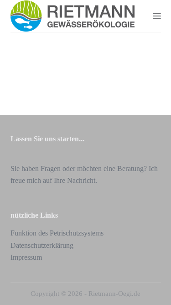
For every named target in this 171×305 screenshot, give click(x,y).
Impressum (26, 257)
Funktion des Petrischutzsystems (57, 233)
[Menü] (157, 16)
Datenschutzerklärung (41, 245)
